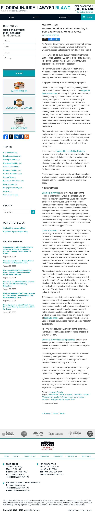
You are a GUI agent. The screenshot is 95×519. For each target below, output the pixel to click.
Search (33, 212)
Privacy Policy (30, 456)
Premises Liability (12, 163)
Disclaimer (45, 456)
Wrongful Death (11, 160)
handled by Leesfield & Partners (71, 151)
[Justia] (21, 136)
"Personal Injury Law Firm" (51, 397)
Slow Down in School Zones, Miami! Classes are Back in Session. (18, 262)
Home (11, 17)
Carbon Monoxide (12, 174)
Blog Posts (86, 456)
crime (76, 397)
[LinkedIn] (16, 136)
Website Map (58, 456)
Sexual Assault (11, 167)
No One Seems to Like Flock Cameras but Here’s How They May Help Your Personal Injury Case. (19, 295)
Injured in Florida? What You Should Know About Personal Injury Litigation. (18, 284)
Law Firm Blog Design (80, 510)
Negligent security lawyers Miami (63, 399)
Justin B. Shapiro (49, 231)
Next (62, 413)
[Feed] (26, 136)
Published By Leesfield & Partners (84, 9)
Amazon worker (67, 397)
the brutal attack (51, 318)
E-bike (7, 191)
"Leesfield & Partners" (82, 395)
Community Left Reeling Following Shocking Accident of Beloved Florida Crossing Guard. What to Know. (18, 250)
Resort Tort (9, 177)
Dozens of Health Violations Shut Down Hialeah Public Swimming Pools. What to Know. (17, 272)
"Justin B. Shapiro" (66, 395)
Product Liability (12, 170)
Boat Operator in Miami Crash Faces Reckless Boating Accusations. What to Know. (19, 307)
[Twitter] (11, 136)
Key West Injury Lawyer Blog (15, 232)
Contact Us (64, 17)
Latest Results (19, 91)
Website (37, 17)
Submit (19, 73)
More (89, 17)
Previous (46, 413)
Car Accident (10, 153)
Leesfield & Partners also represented (58, 340)
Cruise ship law (19, 128)
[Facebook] (5, 136)
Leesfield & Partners (51, 193)
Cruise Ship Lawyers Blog (14, 228)
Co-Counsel (19, 108)
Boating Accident (12, 156)
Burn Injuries (10, 184)
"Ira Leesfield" (53, 395)
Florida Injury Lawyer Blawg (36, 11)
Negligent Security (56, 392)
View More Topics (10, 195)
